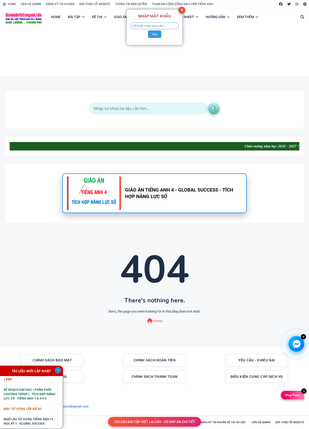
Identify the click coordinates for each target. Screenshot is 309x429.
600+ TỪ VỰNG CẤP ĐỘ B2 (23, 404)
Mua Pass (292, 395)
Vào (154, 34)
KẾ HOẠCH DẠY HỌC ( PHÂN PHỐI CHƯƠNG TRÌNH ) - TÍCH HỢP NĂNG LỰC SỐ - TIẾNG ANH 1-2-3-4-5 (30, 389)
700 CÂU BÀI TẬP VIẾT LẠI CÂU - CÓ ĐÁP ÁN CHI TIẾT (154, 422)
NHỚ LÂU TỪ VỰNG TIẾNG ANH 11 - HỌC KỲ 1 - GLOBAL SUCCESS (29, 416)
